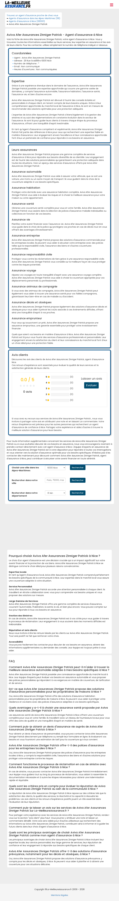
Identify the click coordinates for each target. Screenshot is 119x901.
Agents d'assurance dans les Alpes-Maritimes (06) (34, 18)
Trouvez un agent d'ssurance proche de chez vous (32, 15)
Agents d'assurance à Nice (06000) (27, 21)
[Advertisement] (64, 525)
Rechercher (78, 467)
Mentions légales (59, 895)
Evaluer (91, 385)
